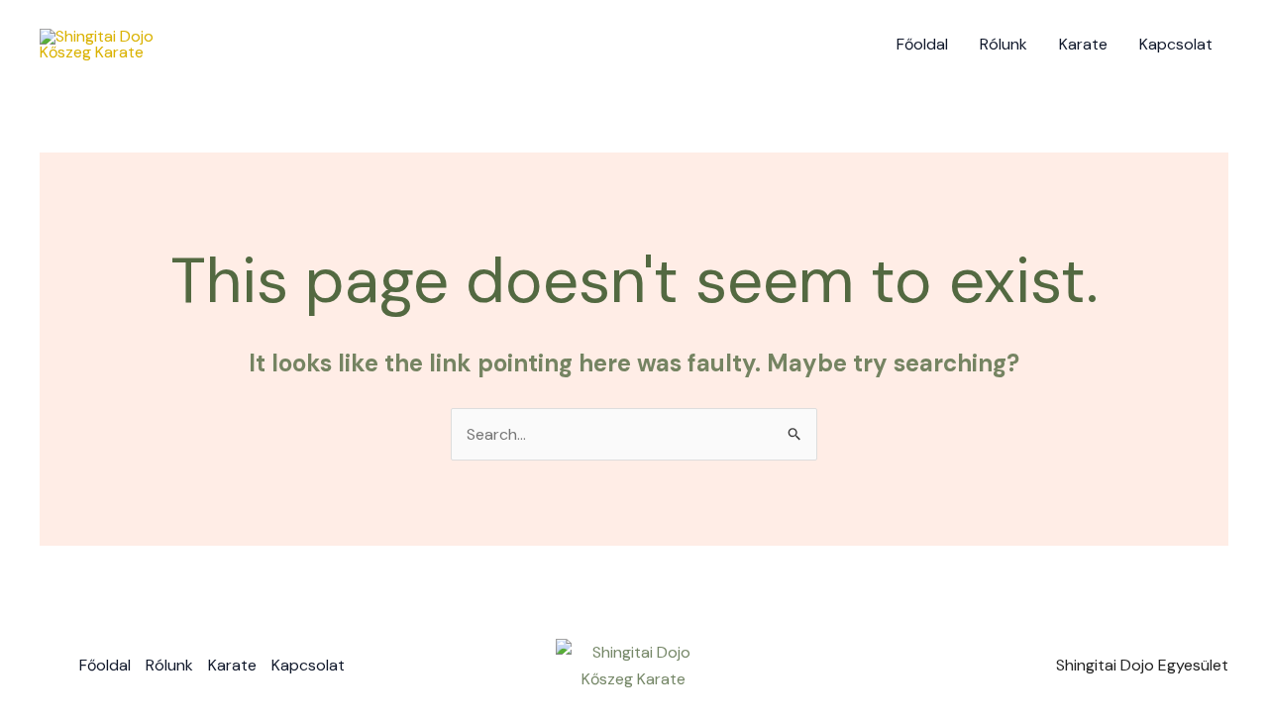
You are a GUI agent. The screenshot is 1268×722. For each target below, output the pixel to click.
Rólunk (1003, 44)
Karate (1083, 44)
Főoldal (922, 44)
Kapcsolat (1176, 44)
